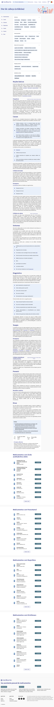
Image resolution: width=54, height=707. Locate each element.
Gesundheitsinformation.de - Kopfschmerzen (23, 432)
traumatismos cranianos (27, 96)
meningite (25, 88)
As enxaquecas (15, 185)
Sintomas (5, 22)
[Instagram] (24, 699)
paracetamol (32, 330)
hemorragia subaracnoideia (33, 88)
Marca (11, 698)
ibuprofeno (26, 330)
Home (2, 698)
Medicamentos (30, 2)
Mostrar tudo (27, 501)
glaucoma (31, 269)
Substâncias (44, 2)
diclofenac (28, 350)
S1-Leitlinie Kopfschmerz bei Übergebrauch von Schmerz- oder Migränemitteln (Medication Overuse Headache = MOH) (26, 424)
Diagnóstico (5, 25)
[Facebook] (19, 699)
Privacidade (12, 699)
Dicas (4, 34)
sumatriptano (15, 352)
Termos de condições (13, 701)
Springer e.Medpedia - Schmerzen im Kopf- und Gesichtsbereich (26, 431)
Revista (40, 2)
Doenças (35, 2)
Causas (4, 19)
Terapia (4, 28)
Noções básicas (6, 16)
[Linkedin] (21, 699)
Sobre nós (49, 2)
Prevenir (4, 31)
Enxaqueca (18, 150)
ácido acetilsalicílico (16, 330)
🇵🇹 (51, 2)
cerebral (17, 132)
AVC (36, 252)
